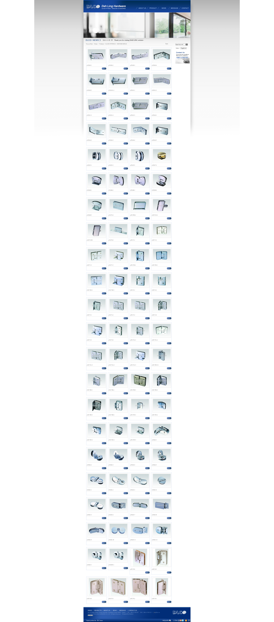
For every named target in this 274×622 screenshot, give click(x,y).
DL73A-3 (90, 365)
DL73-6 (111, 340)
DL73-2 (111, 315)
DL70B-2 (133, 215)
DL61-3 (90, 115)
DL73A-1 (133, 340)
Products (101, 44)
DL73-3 (133, 315)
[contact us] (185, 6)
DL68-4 (155, 190)
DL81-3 (133, 490)
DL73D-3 (90, 440)
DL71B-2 (155, 265)
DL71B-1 (133, 265)
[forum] (174, 6)
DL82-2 (90, 465)
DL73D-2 (155, 415)
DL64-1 (155, 115)
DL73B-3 (133, 390)
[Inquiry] (166, 620)
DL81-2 (111, 490)
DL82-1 (155, 440)
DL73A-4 (111, 365)
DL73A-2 (155, 340)
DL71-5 (111, 265)
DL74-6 (133, 569)
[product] (153, 6)
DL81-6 (111, 515)
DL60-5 (90, 90)
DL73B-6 (111, 415)
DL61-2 (155, 90)
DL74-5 (155, 569)
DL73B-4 (155, 390)
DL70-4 (111, 215)
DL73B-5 (90, 415)
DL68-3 (133, 190)
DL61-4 (111, 115)
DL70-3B (90, 240)
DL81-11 (133, 540)
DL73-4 (155, 315)
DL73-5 (90, 340)
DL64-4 (133, 140)
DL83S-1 (111, 565)
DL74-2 (133, 598)
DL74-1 (155, 598)
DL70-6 (111, 240)
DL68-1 (90, 190)
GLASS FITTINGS (110, 44)
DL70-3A (155, 215)
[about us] (142, 6)
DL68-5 (90, 215)
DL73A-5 (133, 365)
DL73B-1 (90, 390)
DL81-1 (90, 490)
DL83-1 (90, 565)
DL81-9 (90, 540)
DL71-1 (133, 240)
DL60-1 (90, 65)
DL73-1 (90, 315)
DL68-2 (111, 190)
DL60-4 (155, 65)
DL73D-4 (111, 440)
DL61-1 (133, 90)
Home (96, 44)
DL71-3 (90, 265)
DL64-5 (155, 140)
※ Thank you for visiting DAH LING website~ (127, 40)
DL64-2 (90, 140)
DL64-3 (111, 140)
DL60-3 (133, 65)
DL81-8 (155, 515)
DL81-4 (155, 490)
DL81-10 (111, 540)
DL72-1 (133, 290)
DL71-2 (155, 240)
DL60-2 (111, 65)
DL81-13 (155, 540)
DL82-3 (111, 465)
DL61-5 (133, 115)
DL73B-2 (111, 390)
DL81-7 (133, 515)
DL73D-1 (133, 415)
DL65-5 (133, 165)
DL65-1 (90, 165)
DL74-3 (111, 598)
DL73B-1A (156, 365)
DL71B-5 (111, 290)
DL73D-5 (133, 440)
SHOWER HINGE (122, 44)
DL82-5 (155, 465)
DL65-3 (111, 165)
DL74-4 (90, 598)
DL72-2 (155, 290)
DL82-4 (133, 465)
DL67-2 (155, 165)
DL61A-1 (111, 90)
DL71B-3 (90, 290)
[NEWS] (163, 6)
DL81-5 (90, 515)
